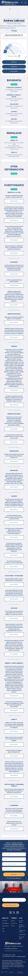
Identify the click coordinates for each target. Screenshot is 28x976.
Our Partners (5, 925)
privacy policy (21, 956)
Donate (13, 925)
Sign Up (13, 920)
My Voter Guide (21, 921)
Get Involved (22, 934)
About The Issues (21, 937)
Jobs (3, 931)
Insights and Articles (22, 931)
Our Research (5, 923)
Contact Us (14, 923)
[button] (10, 2)
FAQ (3, 928)
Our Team (4, 920)
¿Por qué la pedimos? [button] (14, 878)
